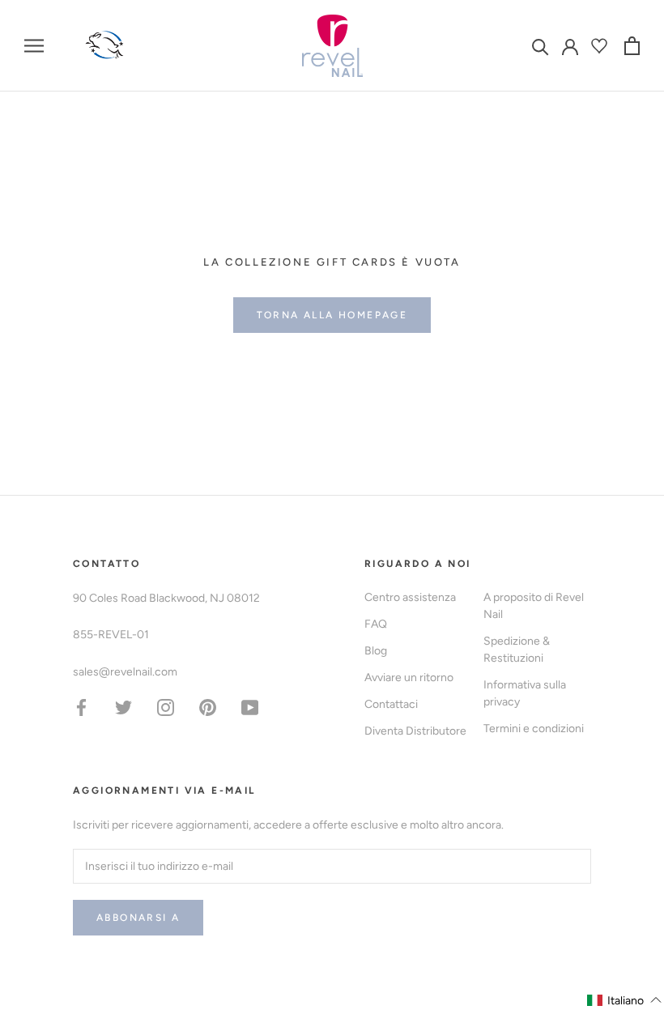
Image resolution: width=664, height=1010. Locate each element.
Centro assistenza (410, 597)
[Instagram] (165, 706)
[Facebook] (81, 706)
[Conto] (570, 45)
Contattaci (391, 704)
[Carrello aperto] (632, 45)
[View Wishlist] (601, 45)
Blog (375, 651)
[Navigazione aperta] (34, 46)
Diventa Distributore (415, 731)
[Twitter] (123, 706)
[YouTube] (249, 706)
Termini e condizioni (533, 728)
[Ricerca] (540, 45)
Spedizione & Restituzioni (516, 649)
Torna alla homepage (332, 315)
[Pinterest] (207, 706)
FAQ (375, 624)
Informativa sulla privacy (524, 693)
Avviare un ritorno (408, 677)
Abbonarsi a (138, 917)
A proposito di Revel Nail (533, 605)
